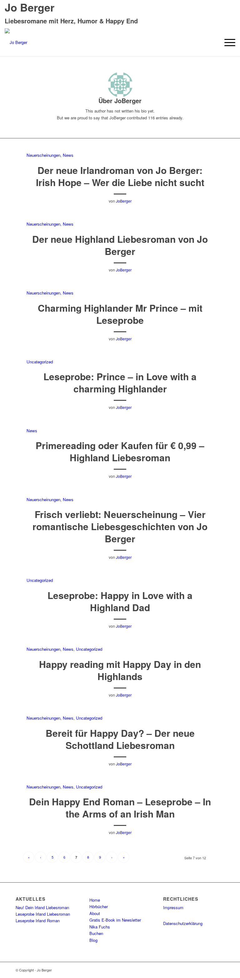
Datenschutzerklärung (182, 923)
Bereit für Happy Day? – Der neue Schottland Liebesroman (120, 739)
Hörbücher (98, 906)
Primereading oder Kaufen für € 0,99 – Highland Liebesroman (120, 451)
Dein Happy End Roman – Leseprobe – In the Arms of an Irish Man (120, 807)
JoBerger (124, 201)
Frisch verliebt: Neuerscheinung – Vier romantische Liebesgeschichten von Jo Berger (120, 526)
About (94, 913)
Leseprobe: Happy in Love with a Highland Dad (120, 601)
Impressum (173, 907)
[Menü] (226, 42)
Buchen (96, 933)
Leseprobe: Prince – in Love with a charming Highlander (120, 382)
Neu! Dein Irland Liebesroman (42, 907)
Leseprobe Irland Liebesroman (43, 914)
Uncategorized (40, 362)
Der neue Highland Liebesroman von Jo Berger (120, 245)
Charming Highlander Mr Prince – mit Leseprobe (120, 314)
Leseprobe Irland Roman (38, 920)
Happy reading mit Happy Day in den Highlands (120, 670)
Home (94, 900)
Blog (93, 940)
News (68, 155)
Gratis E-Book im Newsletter (115, 920)
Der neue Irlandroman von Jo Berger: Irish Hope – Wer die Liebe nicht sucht (120, 176)
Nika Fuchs (99, 927)
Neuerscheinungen (43, 155)
